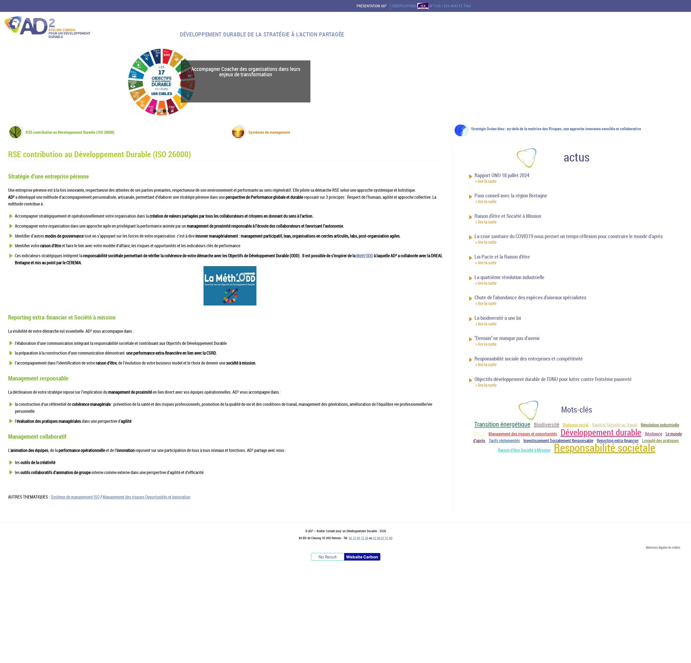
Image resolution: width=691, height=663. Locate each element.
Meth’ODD (364, 256)
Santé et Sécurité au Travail (614, 425)
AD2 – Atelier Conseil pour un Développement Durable (47, 28)
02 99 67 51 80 (382, 538)
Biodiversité (546, 424)
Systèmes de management (269, 132)
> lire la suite (485, 181)
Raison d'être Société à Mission (524, 450)
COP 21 (479, 434)
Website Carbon (362, 556)
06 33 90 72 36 (358, 538)
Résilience (653, 434)
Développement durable (601, 432)
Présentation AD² (372, 6)
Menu (682, 43)
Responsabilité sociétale (604, 447)
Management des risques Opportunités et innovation (146, 497)
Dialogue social (575, 425)
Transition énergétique (502, 424)
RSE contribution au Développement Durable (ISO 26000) (70, 132)
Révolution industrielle (660, 425)
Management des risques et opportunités (523, 434)
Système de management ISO (75, 497)
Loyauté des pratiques (660, 441)
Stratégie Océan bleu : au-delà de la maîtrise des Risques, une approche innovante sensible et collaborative (556, 128)
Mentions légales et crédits (663, 547)
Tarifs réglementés (504, 441)
